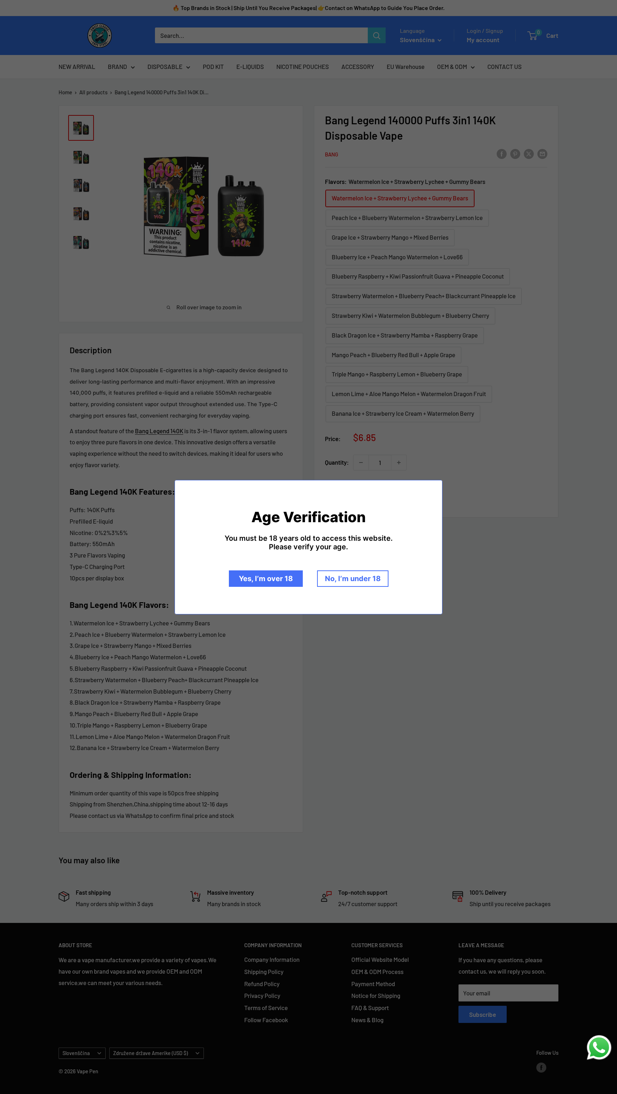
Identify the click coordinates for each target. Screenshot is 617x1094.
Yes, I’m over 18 (266, 578)
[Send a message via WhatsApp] (599, 1047)
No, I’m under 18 (353, 578)
